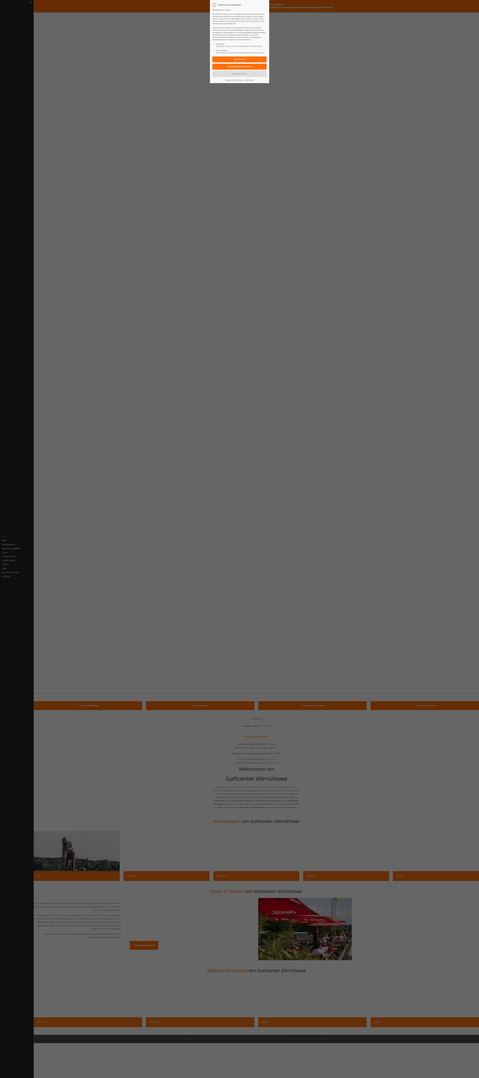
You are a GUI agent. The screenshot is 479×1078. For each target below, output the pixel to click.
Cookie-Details (249, 80)
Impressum (238, 80)
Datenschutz (229, 80)
